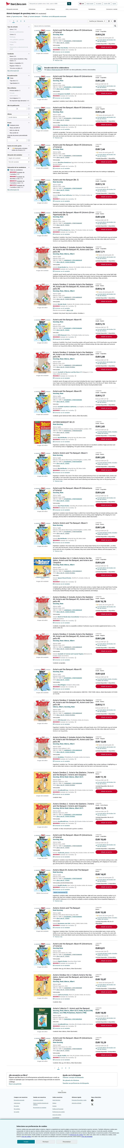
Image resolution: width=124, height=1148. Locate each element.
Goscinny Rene (58, 948)
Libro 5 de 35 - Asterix (62, 42)
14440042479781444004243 (73, 260)
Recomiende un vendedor (39, 1107)
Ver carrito (16, 1111)
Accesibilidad (56, 1117)
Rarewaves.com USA (64, 923)
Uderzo (49, 69)
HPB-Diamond (62, 335)
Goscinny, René (58, 565)
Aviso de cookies (57, 1114)
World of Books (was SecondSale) (68, 617)
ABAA (68, 310)
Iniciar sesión (90, 3)
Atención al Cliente (76, 1103)
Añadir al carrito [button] (106, 47)
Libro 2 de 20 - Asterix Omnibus (65, 262)
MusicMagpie (62, 684)
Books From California (65, 195)
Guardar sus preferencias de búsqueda (76, 1083)
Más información (12, 70)
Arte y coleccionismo (72, 9)
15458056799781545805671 (73, 571)
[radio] (8, 80)
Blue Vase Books (63, 47)
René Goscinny (56, 69)
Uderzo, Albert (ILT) (76, 777)
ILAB (71, 310)
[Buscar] (69, 3)
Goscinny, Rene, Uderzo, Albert (64, 291)
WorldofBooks (62, 437)
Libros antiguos (50, 9)
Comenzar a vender (111, 9)
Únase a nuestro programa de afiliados (40, 1103)
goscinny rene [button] (17, 16)
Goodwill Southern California (67, 406)
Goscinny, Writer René (60, 777)
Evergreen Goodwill (64, 94)
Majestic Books (62, 961)
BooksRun (61, 757)
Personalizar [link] (67, 1141)
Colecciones (32, 9)
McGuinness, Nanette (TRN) (76, 1013)
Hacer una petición (15, 1084)
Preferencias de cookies (76, 1134)
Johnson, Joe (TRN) (59, 1013)
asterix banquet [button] (35, 16)
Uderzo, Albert (69, 254)
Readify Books (62, 885)
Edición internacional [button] (59, 892)
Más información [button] (12, 190)
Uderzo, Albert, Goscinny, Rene (64, 707)
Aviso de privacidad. (87, 1136)
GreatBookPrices (63, 790)
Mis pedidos (17, 1109)
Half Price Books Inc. (64, 230)
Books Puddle (62, 1055)
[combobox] (47, 3)
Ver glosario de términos (71, 1080)
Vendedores (91, 9)
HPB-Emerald (62, 720)
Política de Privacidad (58, 1109)
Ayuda (114, 3)
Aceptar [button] (26, 1141)
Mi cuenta (16, 1106)
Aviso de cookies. (26, 1136)
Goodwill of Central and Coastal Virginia (70, 654)
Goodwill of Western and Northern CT (70, 372)
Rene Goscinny (58, 182)
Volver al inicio (62, 1092)
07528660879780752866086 (73, 328)
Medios (54, 1103)
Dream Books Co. (63, 267)
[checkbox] (8, 29)
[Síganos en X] (92, 1104)
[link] (114, 21)
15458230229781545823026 (73, 1019)
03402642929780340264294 (73, 430)
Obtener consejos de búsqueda (73, 1077)
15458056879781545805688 (73, 783)
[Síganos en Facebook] (92, 1100)
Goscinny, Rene (58, 34)
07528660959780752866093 (73, 41)
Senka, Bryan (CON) (86, 1010)
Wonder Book (62, 304)
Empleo (54, 1106)
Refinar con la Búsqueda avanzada (54, 16)
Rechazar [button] (45, 1141)
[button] (10, 21)
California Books (63, 994)
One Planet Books (63, 505)
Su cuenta (98, 3)
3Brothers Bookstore (64, 162)
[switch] (9, 148)
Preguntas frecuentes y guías (79, 1100)
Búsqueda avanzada (12, 9)
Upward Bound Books (64, 578)
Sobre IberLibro (56, 1100)
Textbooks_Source (63, 852)
